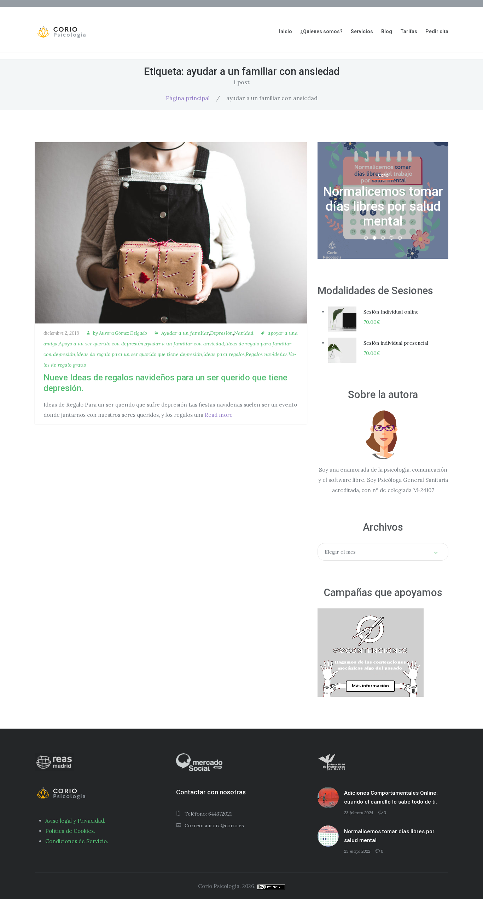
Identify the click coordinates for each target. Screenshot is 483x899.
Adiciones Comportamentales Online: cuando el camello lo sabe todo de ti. (391, 797)
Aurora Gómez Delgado (123, 333)
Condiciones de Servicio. (76, 841)
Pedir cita (436, 31)
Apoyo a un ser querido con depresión (101, 343)
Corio (383, 175)
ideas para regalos (224, 354)
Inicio (285, 31)
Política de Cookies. (70, 831)
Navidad (244, 333)
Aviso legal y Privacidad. (75, 820)
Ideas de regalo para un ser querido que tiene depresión (139, 354)
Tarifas (408, 31)
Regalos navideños (266, 354)
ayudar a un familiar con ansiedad (184, 343)
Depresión (221, 333)
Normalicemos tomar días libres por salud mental (383, 206)
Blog (386, 31)
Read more (219, 414)
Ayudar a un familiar (185, 333)
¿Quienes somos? (321, 31)
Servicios (362, 31)
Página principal (188, 97)
